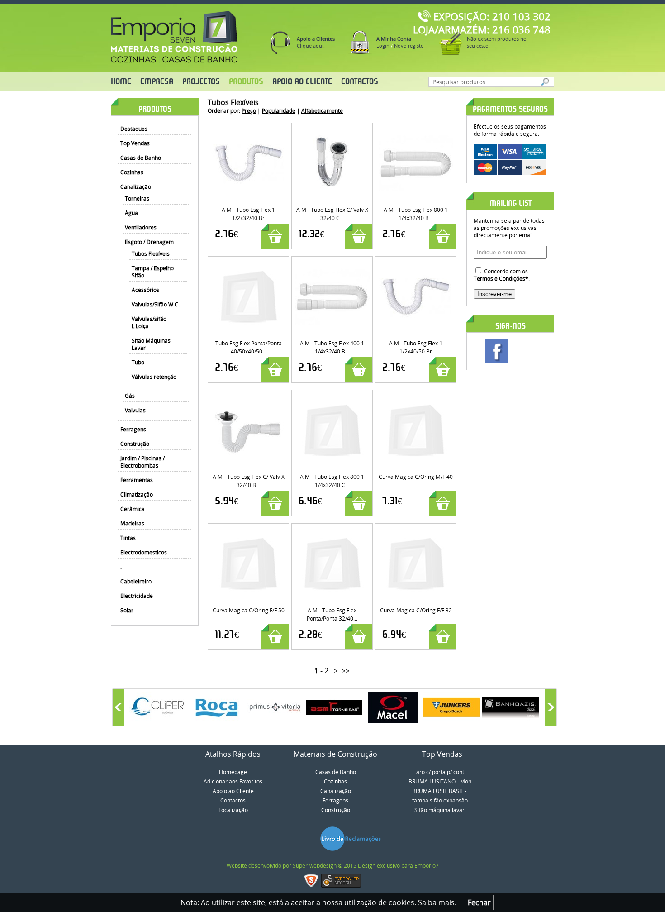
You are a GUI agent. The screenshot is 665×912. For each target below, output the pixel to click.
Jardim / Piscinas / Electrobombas (142, 461)
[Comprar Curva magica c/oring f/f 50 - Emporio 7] (248, 531)
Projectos (201, 81)
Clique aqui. (311, 45)
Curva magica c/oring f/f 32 (416, 610)
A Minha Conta (393, 38)
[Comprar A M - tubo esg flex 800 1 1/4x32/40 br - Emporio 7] (416, 130)
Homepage (233, 771)
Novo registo (409, 45)
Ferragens (133, 429)
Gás (130, 395)
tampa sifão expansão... (442, 800)
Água (131, 212)
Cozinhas (131, 172)
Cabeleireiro (136, 581)
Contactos (359, 81)
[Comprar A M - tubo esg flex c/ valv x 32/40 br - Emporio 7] (248, 397)
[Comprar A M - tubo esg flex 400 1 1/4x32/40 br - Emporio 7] (332, 263)
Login (383, 45)
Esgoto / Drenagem (149, 241)
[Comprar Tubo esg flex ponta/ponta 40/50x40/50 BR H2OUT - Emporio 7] (248, 263)
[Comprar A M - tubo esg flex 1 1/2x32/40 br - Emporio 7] (248, 130)
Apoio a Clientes (316, 38)
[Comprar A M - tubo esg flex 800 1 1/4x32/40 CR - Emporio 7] (332, 397)
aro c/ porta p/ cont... (442, 771)
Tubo (138, 362)
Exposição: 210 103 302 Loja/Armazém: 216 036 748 (482, 23)
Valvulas (135, 410)
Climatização (136, 494)
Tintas (128, 537)
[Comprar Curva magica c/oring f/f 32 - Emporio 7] (416, 531)
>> (346, 671)
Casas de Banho (140, 157)
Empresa (156, 81)
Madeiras (132, 523)
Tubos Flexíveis (151, 253)
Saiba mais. (437, 902)
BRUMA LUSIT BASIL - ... (442, 790)
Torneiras (137, 198)
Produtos (246, 81)
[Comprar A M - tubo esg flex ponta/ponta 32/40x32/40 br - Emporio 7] (332, 531)
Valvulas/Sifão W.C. (156, 304)
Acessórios (145, 289)
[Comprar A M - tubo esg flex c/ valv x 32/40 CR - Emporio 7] (332, 130)
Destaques (133, 128)
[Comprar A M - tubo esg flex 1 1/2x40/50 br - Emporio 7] (416, 263)
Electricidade (136, 595)
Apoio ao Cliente (302, 81)
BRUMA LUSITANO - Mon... (441, 781)
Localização (233, 809)
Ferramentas (136, 479)
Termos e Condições (499, 278)
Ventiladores (141, 227)
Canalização (135, 186)
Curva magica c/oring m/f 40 (416, 476)
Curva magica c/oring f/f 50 (249, 610)
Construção (134, 443)
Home (121, 81)
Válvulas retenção (154, 376)
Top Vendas (135, 143)
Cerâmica (132, 508)
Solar (126, 610)
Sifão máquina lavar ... (442, 809)
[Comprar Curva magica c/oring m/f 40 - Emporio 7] (416, 397)
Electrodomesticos (143, 552)
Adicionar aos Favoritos (233, 781)
